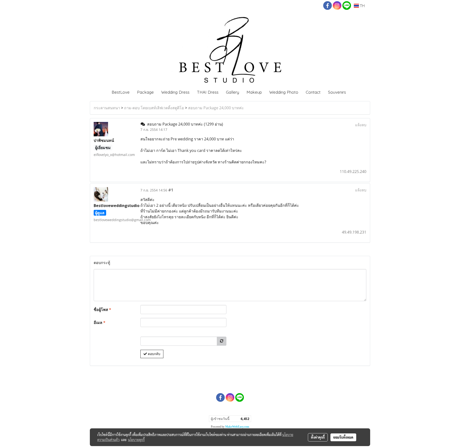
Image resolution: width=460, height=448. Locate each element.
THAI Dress (207, 92)
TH (362, 5)
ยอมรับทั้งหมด (343, 437)
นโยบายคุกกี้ (136, 439)
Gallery (232, 92)
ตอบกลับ (153, 354)
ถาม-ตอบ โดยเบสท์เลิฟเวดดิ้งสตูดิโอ (154, 107)
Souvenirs (337, 92)
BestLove (121, 92)
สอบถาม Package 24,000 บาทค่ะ (216, 107)
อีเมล (99, 322)
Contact (313, 92)
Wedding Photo (283, 92)
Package (145, 92)
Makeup (254, 92)
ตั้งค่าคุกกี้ (318, 437)
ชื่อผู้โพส (102, 309)
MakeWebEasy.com (237, 426)
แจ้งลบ (360, 124)
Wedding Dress (175, 92)
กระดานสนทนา (107, 107)
